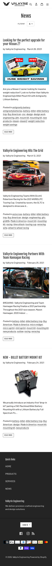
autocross (17, 214)
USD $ (25, 524)
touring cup (30, 224)
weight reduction (36, 121)
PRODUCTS (10, 473)
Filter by (21, 24)
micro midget (36, 324)
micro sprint (9, 328)
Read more (8, 132)
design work (39, 114)
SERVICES (10, 481)
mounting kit (36, 117)
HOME (8, 466)
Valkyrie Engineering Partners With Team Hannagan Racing (23, 256)
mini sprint (20, 328)
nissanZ (23, 121)
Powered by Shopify (38, 557)
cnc (23, 114)
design (29, 114)
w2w (5, 227)
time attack (18, 224)
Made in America (18, 221)
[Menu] (47, 4)
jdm (17, 117)
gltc (43, 217)
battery (26, 110)
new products (9, 331)
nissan (16, 121)
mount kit (24, 117)
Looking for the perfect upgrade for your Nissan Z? (24, 42)
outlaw (20, 331)
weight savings (10, 124)
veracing (41, 224)
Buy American (14, 114)
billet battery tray (34, 321)
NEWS (8, 488)
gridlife (6, 221)
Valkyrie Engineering (21, 557)
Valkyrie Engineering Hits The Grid (23, 151)
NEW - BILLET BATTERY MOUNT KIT (22, 357)
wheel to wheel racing (18, 227)
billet (33, 110)
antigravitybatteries (12, 110)
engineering (8, 117)
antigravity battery (21, 107)
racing (9, 224)
